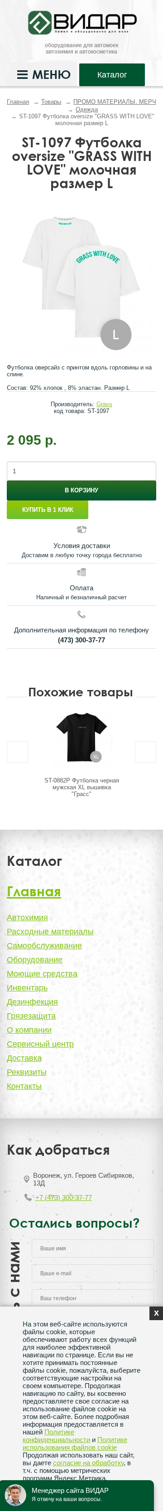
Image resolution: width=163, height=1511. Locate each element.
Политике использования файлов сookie (75, 1443)
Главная (18, 101)
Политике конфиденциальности (56, 1435)
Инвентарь (27, 987)
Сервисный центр (40, 1044)
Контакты (24, 1086)
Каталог (112, 74)
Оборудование (34, 959)
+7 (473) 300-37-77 (63, 1197)
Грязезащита (31, 1015)
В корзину (81, 490)
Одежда (87, 109)
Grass (104, 404)
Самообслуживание (44, 945)
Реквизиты (27, 1072)
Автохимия (27, 917)
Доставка (24, 1058)
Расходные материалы (50, 931)
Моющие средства (42, 973)
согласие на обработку (88, 1463)
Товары (51, 101)
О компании (29, 1030)
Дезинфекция (32, 1001)
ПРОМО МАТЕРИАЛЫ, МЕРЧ (114, 101)
